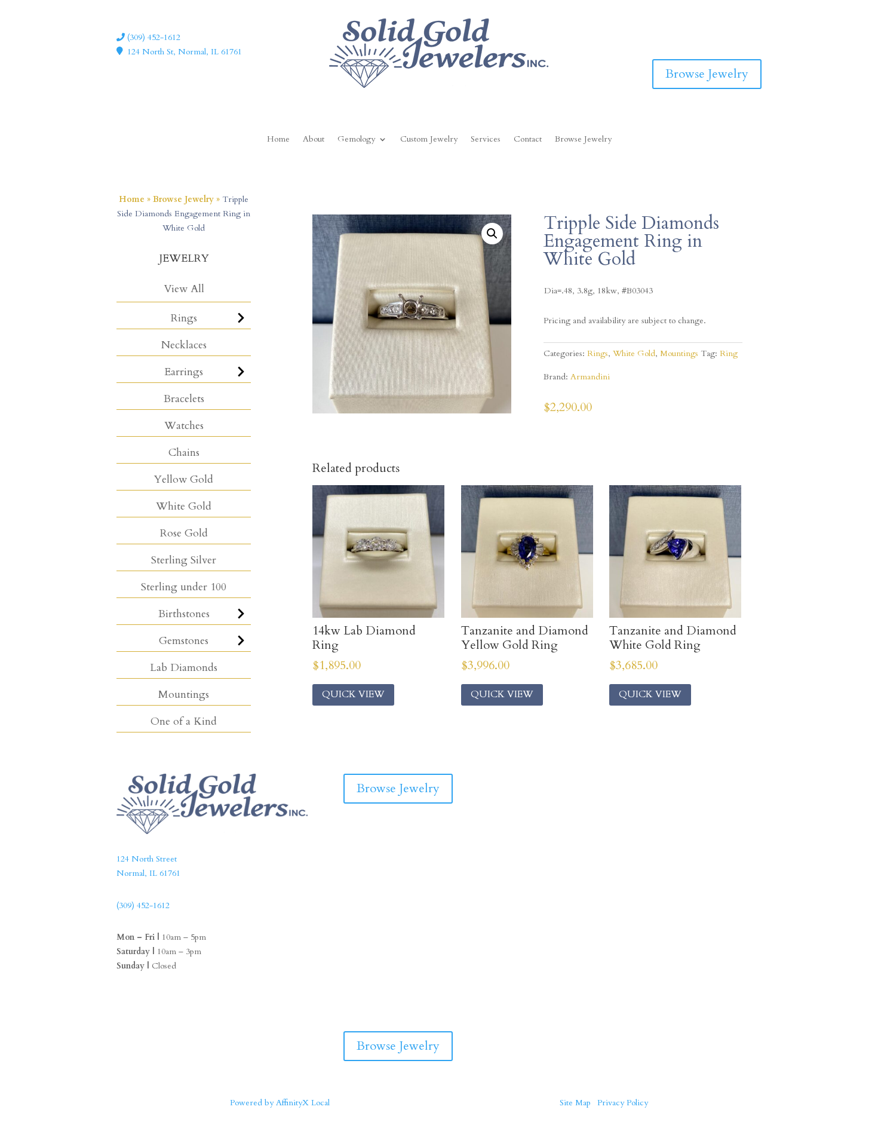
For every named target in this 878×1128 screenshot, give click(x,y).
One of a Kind (184, 721)
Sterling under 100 (183, 587)
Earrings (183, 371)
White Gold (183, 506)
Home (278, 140)
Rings (184, 318)
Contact (528, 140)
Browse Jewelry (706, 74)
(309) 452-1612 (152, 37)
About (313, 140)
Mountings (183, 694)
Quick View (353, 694)
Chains (183, 452)
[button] (492, 233)
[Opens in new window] (728, 26)
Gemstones (183, 640)
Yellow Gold (183, 479)
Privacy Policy (622, 1102)
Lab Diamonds (183, 667)
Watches (184, 425)
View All (184, 288)
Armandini (590, 376)
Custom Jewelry (429, 140)
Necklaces (184, 345)
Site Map (575, 1102)
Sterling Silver (183, 560)
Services (486, 140)
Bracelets (184, 398)
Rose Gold (184, 533)
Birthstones (184, 613)
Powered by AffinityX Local (280, 1102)
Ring (729, 353)
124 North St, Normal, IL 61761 (184, 51)
